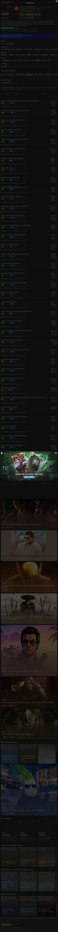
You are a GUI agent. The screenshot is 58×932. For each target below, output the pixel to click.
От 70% (43, 60)
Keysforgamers (44, 54)
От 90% (49, 60)
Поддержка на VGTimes (20, 106)
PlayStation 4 (38, 49)
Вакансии (21, 918)
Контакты (27, 918)
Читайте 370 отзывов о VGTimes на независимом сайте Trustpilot (18, 30)
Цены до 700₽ (29, 74)
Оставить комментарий (9, 621)
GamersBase (35, 54)
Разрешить (30, 14)
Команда (16, 918)
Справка (3, 918)
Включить (27, 930)
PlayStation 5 (19, 49)
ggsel (29, 54)
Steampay (52, 54)
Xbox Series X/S (28, 49)
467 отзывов (10, 106)
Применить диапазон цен (8, 70)
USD (7, 43)
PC (13, 49)
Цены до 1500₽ (48, 74)
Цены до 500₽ (19, 74)
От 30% (32, 60)
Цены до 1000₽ (39, 74)
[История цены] (15, 103)
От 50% (37, 60)
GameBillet (4, 54)
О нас (12, 918)
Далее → (43, 93)
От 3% (15, 60)
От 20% (26, 60)
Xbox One (45, 49)
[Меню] (56, 2)
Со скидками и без (6, 60)
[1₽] (1, 66)
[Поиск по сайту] (49, 2)
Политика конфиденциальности (38, 918)
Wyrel (17, 54)
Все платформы (6, 49)
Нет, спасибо (30, 17)
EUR (3, 43)
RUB (11, 43)
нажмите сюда (18, 89)
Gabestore (23, 54)
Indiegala (11, 54)
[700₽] (5, 66)
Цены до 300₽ (10, 74)
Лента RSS (49, 918)
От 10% (20, 60)
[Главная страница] (5, 2)
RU (54, 918)
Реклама (8, 918)
